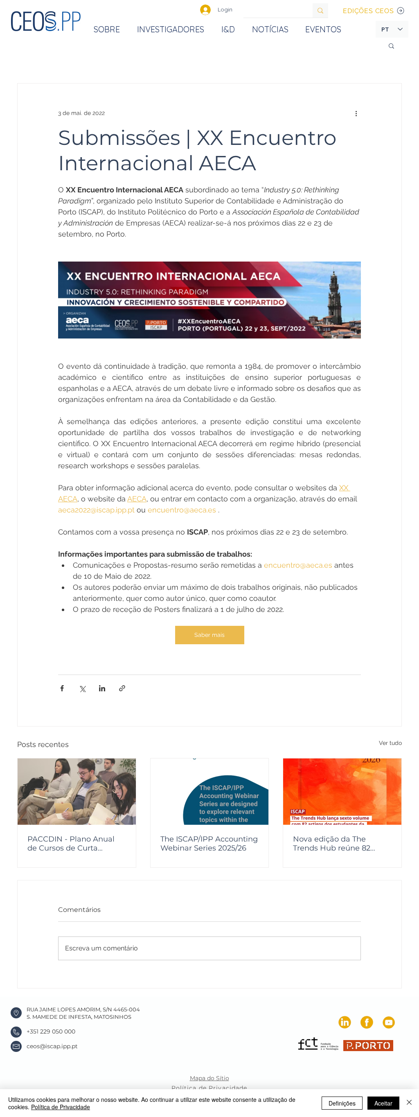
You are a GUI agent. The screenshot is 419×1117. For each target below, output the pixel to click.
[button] (391, 45)
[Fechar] (409, 1103)
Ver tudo (390, 743)
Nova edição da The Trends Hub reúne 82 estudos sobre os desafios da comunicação (340, 844)
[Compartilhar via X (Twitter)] (82, 688)
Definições (342, 1103)
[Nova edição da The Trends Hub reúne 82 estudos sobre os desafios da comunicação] (342, 791)
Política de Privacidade (60, 1107)
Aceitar (383, 1103)
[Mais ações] (356, 113)
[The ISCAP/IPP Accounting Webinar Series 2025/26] (210, 791)
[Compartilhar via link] (122, 688)
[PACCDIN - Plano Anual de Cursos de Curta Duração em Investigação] (77, 791)
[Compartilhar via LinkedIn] (102, 688)
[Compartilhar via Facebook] (62, 688)
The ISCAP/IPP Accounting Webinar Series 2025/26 (209, 844)
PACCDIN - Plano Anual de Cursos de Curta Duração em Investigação (74, 844)
